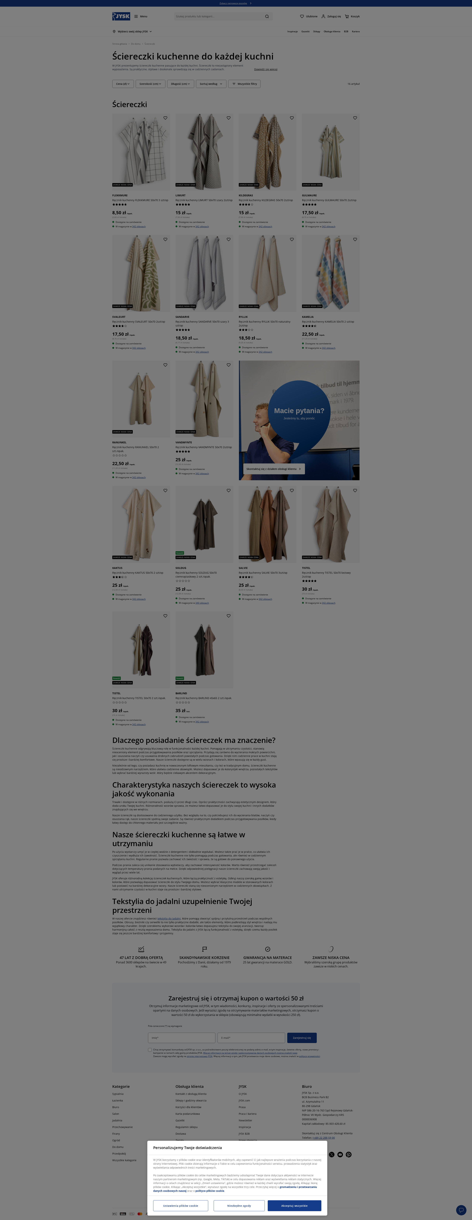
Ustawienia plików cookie (180, 1205)
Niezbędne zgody (239, 1205)
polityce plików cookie (209, 1191)
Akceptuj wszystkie (294, 1205)
